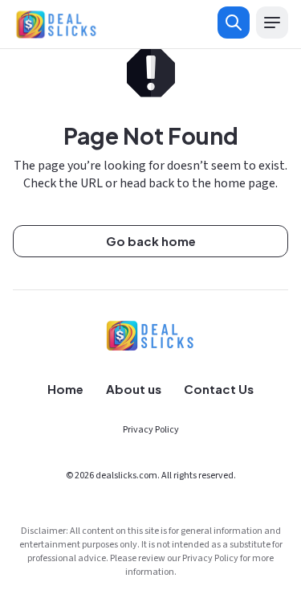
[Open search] (234, 22)
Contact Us (219, 388)
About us (133, 388)
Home (65, 388)
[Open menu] (272, 22)
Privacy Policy (151, 430)
